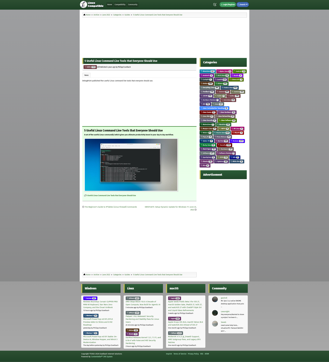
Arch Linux (222, 75)
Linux (218, 104)
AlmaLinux (208, 71)
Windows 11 (91, 316)
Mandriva (224, 124)
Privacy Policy (193, 354)
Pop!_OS (206, 137)
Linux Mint (207, 116)
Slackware (226, 149)
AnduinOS (207, 75)
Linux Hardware (227, 112)
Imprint (169, 354)
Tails (235, 157)
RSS (201, 354)
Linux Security (208, 120)
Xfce (205, 165)
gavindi (224, 298)
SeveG (223, 322)
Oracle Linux (222, 133)
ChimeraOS (236, 79)
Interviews (228, 100)
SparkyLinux (208, 157)
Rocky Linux (208, 145)
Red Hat (222, 141)
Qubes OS (207, 141)
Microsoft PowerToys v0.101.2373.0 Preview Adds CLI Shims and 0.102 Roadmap (98, 322)
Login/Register (229, 4)
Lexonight (225, 311)
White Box (237, 161)
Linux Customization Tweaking (214, 108)
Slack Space (208, 149)
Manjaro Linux (209, 129)
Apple (175, 298)
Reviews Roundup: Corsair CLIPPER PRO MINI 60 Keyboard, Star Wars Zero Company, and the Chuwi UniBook (100, 304)
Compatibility (120, 4)
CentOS (221, 79)
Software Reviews (226, 153)
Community (132, 4)
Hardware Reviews (210, 100)
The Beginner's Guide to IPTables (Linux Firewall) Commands (111, 207)
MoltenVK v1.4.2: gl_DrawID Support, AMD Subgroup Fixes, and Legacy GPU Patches (184, 339)
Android (240, 71)
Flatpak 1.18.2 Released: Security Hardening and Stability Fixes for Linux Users (142, 319)
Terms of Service (179, 354)
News (86, 75)
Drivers (222, 83)
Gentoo (238, 92)
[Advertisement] (164, 37)
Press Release (223, 137)
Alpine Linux (225, 71)
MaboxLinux (207, 124)
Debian (207, 83)
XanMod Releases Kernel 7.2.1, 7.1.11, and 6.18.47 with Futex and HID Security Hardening (143, 340)
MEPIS (224, 129)
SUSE (223, 157)
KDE (205, 104)
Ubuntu (207, 161)
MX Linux (237, 129)
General (223, 92)
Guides (90, 67)
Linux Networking (226, 116)
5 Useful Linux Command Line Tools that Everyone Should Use (111, 195)
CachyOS (206, 79)
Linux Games (208, 112)
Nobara (206, 133)
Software (207, 153)
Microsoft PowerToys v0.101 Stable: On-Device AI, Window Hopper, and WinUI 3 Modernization (100, 339)
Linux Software (228, 120)
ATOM (207, 354)
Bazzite (237, 75)
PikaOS (238, 133)
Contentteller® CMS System (102, 356)
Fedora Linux (230, 88)
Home (109, 4)
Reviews (237, 141)
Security (225, 145)
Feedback (207, 92)
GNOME (206, 96)
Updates (222, 161)
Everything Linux (210, 88)
